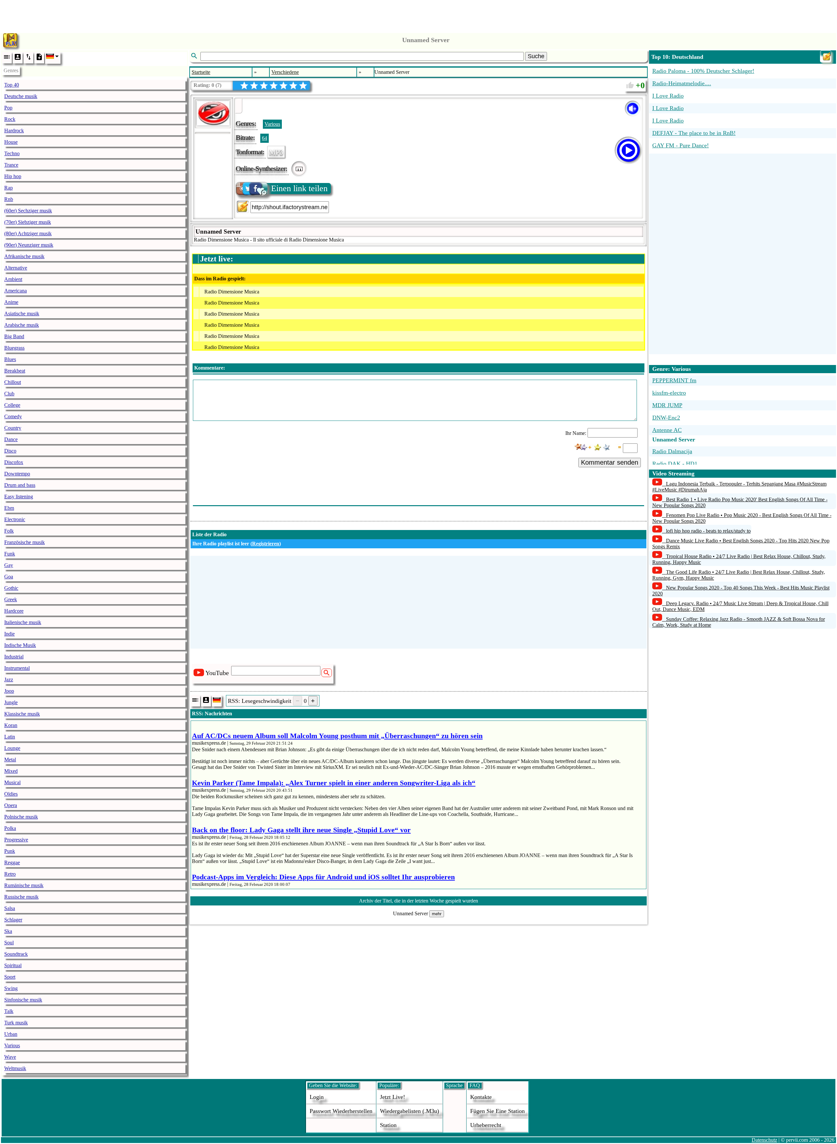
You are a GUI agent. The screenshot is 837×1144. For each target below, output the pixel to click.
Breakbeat (14, 370)
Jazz (8, 679)
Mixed (11, 771)
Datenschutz (764, 1140)
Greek (10, 599)
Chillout (12, 382)
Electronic (14, 519)
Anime (11, 302)
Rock (9, 119)
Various (12, 1045)
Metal (10, 759)
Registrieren (265, 543)
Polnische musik (21, 817)
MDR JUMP (667, 405)
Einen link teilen (299, 188)
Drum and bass (19, 485)
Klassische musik (22, 714)
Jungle (11, 702)
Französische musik (24, 542)
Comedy (13, 416)
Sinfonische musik (23, 1000)
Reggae (12, 862)
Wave (10, 1057)
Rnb (8, 199)
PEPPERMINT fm (674, 380)
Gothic (11, 588)
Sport (9, 977)
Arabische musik (21, 325)
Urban (10, 1034)
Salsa (9, 908)
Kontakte (481, 1097)
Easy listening (18, 496)
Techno (12, 153)
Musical (12, 782)
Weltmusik (15, 1068)
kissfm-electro (669, 393)
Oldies (11, 794)
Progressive (16, 839)
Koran (10, 725)
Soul (9, 942)
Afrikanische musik (24, 256)
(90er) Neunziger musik (28, 245)
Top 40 (11, 85)
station (388, 1125)
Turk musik (16, 1022)
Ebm (9, 508)
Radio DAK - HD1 (674, 463)
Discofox (13, 462)
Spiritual (13, 965)
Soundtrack (16, 954)
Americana (15, 290)
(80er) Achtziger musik (28, 233)
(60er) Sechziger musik (28, 210)
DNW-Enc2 (666, 417)
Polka (10, 828)
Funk (9, 553)
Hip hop (12, 176)
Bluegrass (14, 348)
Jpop (9, 691)
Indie (9, 634)
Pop (8, 107)
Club (9, 393)
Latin (9, 736)
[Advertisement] (418, 14)
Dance (11, 439)
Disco (10, 451)
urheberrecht (485, 1125)
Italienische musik (22, 622)
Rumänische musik (23, 885)
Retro (10, 874)
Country (12, 428)
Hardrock (14, 130)
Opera (10, 805)
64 (264, 138)
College (12, 405)
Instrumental (17, 668)
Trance (11, 165)
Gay (8, 565)
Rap (8, 188)
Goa (8, 576)
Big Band (14, 336)
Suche (536, 56)
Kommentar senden (609, 462)
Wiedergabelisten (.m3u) (409, 1111)
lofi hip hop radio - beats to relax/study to (708, 531)
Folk (9, 531)
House (11, 142)
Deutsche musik (20, 96)
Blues (10, 359)
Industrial (14, 656)
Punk (9, 851)
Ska (8, 931)
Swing (11, 988)
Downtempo (17, 473)
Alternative (15, 268)
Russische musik (21, 897)
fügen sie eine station (497, 1111)
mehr (436, 913)
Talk (8, 1011)
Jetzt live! (392, 1097)
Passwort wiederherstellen (341, 1111)
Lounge (12, 748)
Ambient (13, 279)
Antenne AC (667, 430)
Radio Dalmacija (672, 451)
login (317, 1097)
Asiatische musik (21, 313)
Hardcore (14, 611)
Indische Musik (20, 645)
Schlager (13, 919)
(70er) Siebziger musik (27, 222)
